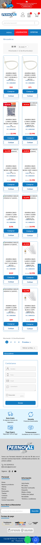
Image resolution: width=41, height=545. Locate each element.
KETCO (11, 80)
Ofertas (4, 487)
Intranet (4, 498)
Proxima (26, 342)
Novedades (25, 496)
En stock (23, 47)
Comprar (11, 91)
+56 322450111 (9, 464)
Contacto (4, 495)
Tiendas (4, 493)
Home (3, 482)
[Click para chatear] (27, 539)
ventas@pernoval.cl (10, 467)
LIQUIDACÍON (21, 32)
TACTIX (11, 126)
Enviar (20, 403)
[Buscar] (37, 23)
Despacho (25, 490)
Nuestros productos (8, 484)
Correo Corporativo (8, 500)
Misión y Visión (26, 492)
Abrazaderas (9, 353)
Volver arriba (29, 348)
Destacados (5, 491)
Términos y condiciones (29, 499)
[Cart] (36, 14)
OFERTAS (34, 32)
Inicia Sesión (25, 483)
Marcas (4, 489)
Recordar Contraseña (28, 488)
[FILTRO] (39, 272)
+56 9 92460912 (35, 434)
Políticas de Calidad (28, 494)
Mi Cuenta (25, 485)
